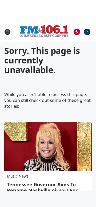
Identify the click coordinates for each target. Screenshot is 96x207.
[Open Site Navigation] (7, 32)
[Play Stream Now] (87, 32)
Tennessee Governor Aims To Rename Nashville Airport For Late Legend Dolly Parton (42, 190)
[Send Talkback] (77, 32)
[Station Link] (44, 31)
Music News (18, 176)
